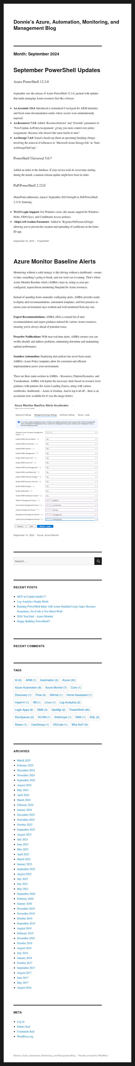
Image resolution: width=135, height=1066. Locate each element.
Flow (41, 695)
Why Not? (80, 724)
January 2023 (24, 864)
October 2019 (24, 918)
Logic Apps (24, 710)
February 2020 (25, 898)
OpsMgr (58, 710)
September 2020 (26, 893)
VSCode (60, 724)
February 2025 (25, 765)
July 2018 (22, 953)
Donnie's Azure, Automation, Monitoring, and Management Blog (66, 24)
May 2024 (22, 790)
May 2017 (22, 982)
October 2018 (24, 943)
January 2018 (24, 958)
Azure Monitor (52, 535)
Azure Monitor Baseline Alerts (55, 261)
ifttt (37, 702)
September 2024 (26, 780)
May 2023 (22, 849)
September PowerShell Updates (57, 70)
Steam (21, 724)
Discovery (23, 695)
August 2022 (24, 874)
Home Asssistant (79, 695)
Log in (20, 1021)
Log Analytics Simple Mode (33, 601)
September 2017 (26, 968)
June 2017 (22, 977)
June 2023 (22, 844)
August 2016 (24, 987)
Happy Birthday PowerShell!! (33, 621)
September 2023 (26, 829)
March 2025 (24, 760)
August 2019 (24, 928)
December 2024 (26, 770)
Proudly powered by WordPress (93, 1055)
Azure (40, 535)
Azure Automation (28, 687)
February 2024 (25, 805)
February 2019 (25, 933)
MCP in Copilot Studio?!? (31, 596)
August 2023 (24, 834)
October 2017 (24, 963)
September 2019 (26, 923)
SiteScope (62, 717)
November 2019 (26, 913)
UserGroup (40, 724)
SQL (94, 717)
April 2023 (23, 854)
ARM (31, 680)
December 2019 (26, 908)
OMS (42, 710)
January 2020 (24, 903)
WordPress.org (25, 1036)
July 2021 (22, 884)
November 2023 (26, 819)
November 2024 (26, 775)
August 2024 (24, 785)
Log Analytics (70, 702)
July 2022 (22, 879)
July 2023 (22, 839)
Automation (49, 680)
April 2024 (23, 795)
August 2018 (24, 948)
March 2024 (24, 800)
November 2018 (26, 938)
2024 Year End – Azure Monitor (35, 616)
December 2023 (26, 814)
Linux (50, 702)
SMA (80, 717)
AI (18, 680)
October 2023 (24, 824)
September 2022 (26, 869)
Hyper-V (22, 702)
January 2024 (24, 809)
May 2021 (22, 889)
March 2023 (24, 859)
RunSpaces (24, 717)
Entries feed (23, 1026)
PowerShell (43, 241)
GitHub (56, 695)
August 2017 (24, 972)
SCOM (44, 717)
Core (76, 687)
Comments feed (25, 1031)
